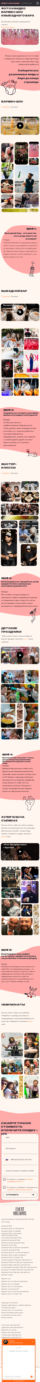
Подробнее (5, 107)
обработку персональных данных (20, 1189)
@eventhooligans (7, 27)
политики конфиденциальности (20, 1180)
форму (26, 639)
